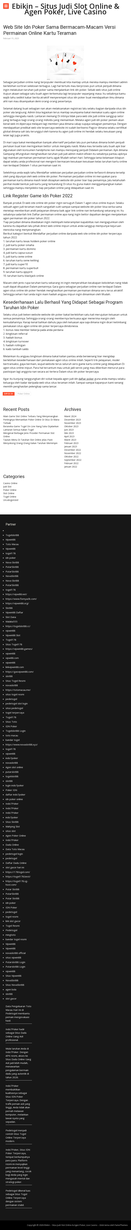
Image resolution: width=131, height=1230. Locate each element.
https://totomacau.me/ (18, 689)
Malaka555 (11, 621)
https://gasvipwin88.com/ (20, 671)
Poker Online (24, 393)
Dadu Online (12, 844)
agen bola (11, 989)
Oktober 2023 (71, 426)
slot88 (9, 676)
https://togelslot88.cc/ (18, 626)
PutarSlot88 (12, 566)
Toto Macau (12, 544)
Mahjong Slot (13, 826)
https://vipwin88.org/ (17, 603)
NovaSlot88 (12, 576)
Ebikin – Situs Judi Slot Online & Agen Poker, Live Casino (65, 8)
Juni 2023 (69, 429)
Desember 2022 (72, 449)
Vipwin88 (10, 539)
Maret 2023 (70, 439)
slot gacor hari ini (15, 867)
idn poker (11, 557)
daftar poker (86, 379)
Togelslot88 (12, 535)
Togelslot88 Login (16, 730)
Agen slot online (14, 767)
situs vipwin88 (13, 957)
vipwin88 (10, 630)
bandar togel (13, 739)
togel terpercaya (15, 712)
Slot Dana (11, 617)
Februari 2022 (71, 463)
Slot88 (9, 607)
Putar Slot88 (12, 889)
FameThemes (121, 1225)
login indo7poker (15, 785)
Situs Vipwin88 (13, 975)
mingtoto (11, 934)
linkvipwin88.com (15, 667)
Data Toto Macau (15, 849)
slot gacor (11, 998)
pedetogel (11, 699)
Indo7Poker (12, 803)
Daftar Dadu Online (16, 862)
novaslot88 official (16, 953)
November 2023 (72, 422)
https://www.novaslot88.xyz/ (22, 744)
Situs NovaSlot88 (15, 984)
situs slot (11, 831)
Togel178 (11, 639)
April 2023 (69, 436)
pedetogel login (14, 853)
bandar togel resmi (16, 939)
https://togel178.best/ (18, 876)
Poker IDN (11, 790)
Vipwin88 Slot (13, 635)
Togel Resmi (12, 925)
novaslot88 (12, 685)
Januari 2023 (70, 446)
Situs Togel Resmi (15, 680)
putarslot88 (12, 771)
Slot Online (8, 493)
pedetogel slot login (17, 703)
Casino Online (10, 483)
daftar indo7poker (15, 794)
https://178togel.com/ (18, 872)
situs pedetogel (14, 708)
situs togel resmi (15, 694)
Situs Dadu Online (15, 1059)
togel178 (11, 553)
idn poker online (14, 799)
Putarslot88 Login (15, 962)
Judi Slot (7, 486)
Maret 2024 (70, 416)
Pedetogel (11, 930)
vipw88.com (12, 657)
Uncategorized (10, 499)
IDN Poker (11, 726)
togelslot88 (12, 776)
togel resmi (12, 916)
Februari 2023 (71, 443)
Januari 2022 (70, 466)
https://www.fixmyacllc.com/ (21, 598)
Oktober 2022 (71, 456)
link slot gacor (13, 921)
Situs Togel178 (14, 644)
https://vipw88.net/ (16, 594)
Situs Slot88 (12, 821)
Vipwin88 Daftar (14, 612)
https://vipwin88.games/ (19, 648)
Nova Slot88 (12, 562)
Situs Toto (11, 721)
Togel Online (9, 496)
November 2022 (72, 453)
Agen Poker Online (16, 835)
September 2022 (72, 459)
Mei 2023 (69, 433)
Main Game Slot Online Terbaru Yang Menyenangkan (30, 416)
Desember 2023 (72, 419)
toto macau (12, 735)
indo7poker (12, 758)
